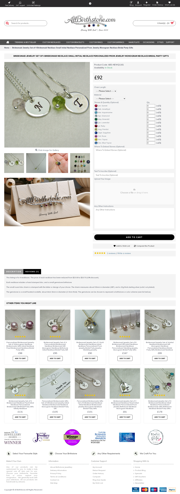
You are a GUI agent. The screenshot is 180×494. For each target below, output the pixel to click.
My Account (97, 467)
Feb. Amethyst (104, 109)
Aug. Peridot (103, 129)
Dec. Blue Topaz (105, 143)
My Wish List (98, 483)
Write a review (124, 253)
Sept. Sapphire (104, 133)
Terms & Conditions (58, 477)
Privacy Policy (55, 473)
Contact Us (54, 480)
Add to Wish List (123, 246)
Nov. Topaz (102, 139)
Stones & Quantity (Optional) (106, 102)
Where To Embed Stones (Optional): (109, 146)
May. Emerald (103, 119)
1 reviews (111, 253)
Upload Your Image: (102, 179)
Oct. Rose (102, 136)
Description (13, 272)
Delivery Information (58, 470)
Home (137, 467)
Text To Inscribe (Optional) (105, 171)
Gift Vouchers (140, 477)
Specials (138, 473)
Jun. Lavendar (103, 122)
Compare (96, 477)
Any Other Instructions (103, 206)
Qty (148, 102)
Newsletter (139, 483)
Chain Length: (100, 87)
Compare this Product (145, 246)
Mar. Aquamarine (105, 112)
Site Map (54, 483)
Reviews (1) (32, 272)
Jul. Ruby (101, 126)
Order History (98, 473)
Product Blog (140, 470)
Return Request (99, 470)
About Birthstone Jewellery (61, 467)
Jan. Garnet (102, 106)
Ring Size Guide (99, 480)
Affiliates (138, 480)
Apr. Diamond (104, 116)
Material (97, 95)
